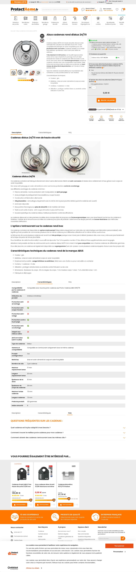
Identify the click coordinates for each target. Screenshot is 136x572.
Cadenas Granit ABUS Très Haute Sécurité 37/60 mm (21, 485)
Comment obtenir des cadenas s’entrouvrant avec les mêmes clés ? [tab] (38, 437)
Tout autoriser (119, 546)
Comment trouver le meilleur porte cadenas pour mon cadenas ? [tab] (37, 432)
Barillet (40, 536)
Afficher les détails (32, 568)
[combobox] (59, 10)
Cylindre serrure (43, 534)
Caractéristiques (44, 132)
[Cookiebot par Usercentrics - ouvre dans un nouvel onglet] (13, 568)
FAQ (69, 132)
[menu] (50, 20)
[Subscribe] (123, 538)
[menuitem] (16, 20)
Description (16, 132)
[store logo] (24, 9)
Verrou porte (41, 539)
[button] (20, 72)
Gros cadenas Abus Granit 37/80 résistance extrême (44, 485)
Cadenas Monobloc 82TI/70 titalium (65, 485)
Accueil (13, 31)
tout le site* (42, 2)
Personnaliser (118, 551)
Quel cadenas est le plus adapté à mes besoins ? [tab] (30, 427)
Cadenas (41, 531)
